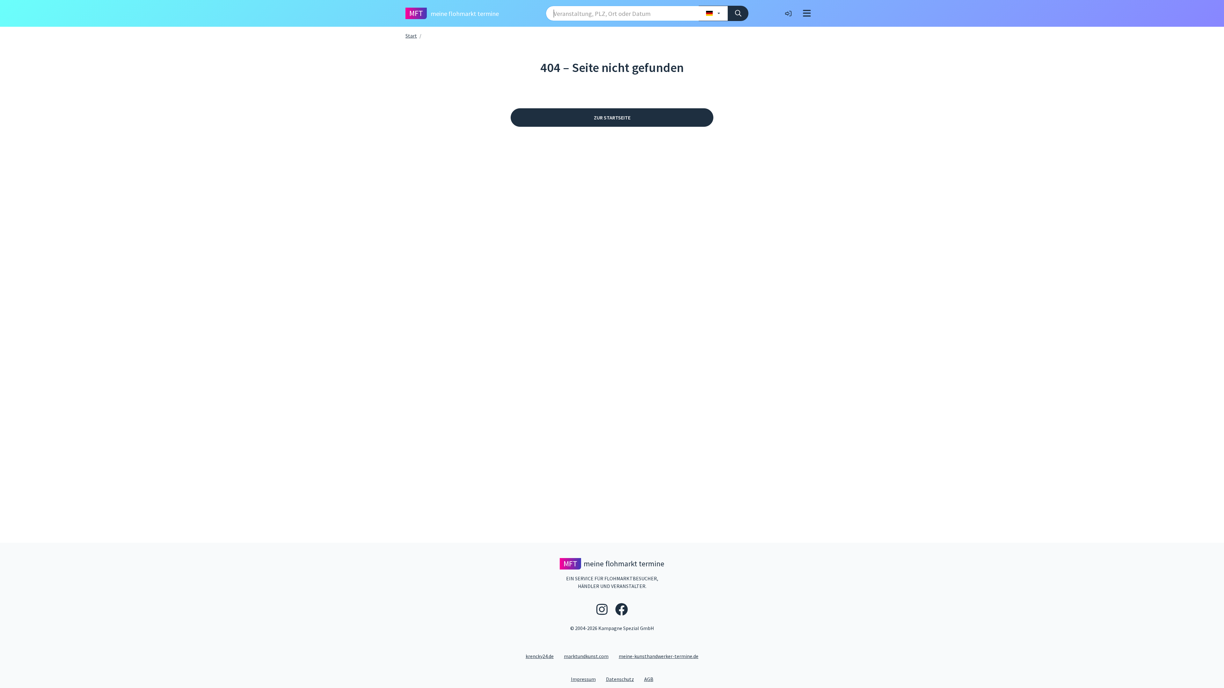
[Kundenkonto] (788, 13)
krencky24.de (540, 656)
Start (411, 35)
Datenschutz (622, 679)
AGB (651, 679)
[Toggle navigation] (807, 13)
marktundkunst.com (586, 656)
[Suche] (738, 13)
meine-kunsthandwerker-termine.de (658, 656)
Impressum (586, 679)
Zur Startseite (612, 117)
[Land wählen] (713, 13)
